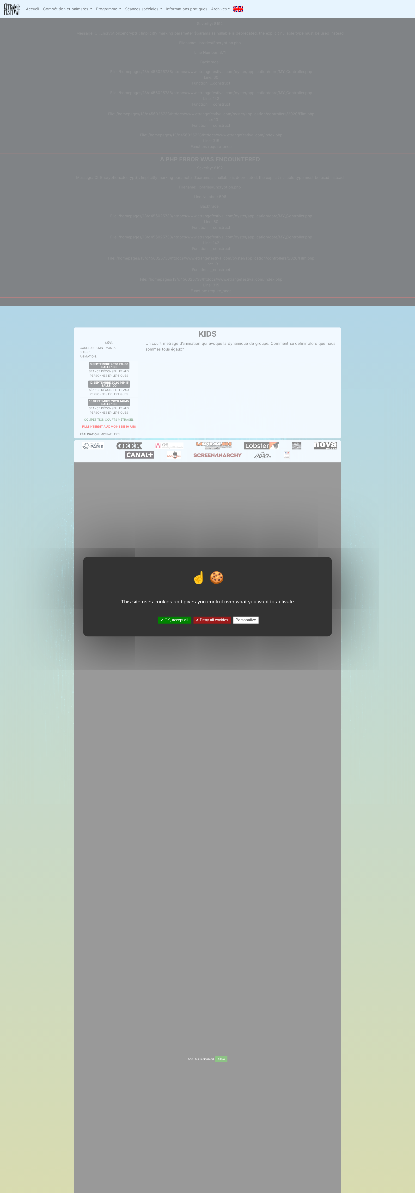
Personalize (246, 620)
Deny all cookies (213, 620)
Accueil (32, 8)
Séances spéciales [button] (142, 8)
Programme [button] (107, 8)
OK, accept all (176, 620)
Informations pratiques (186, 8)
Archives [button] (219, 8)
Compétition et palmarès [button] (66, 8)
